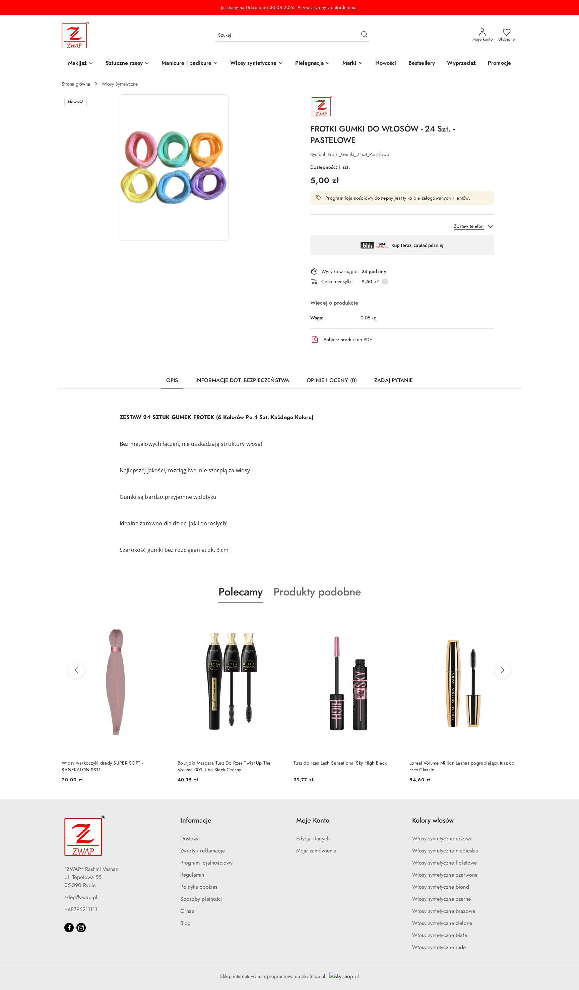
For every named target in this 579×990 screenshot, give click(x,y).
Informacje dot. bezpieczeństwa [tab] (242, 380)
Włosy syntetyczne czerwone (444, 875)
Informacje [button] (195, 820)
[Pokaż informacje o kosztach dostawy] (385, 281)
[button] (353, 63)
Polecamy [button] (240, 592)
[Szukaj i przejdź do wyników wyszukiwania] (364, 35)
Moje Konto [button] (312, 820)
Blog (185, 923)
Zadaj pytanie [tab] (393, 380)
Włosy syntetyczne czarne (441, 899)
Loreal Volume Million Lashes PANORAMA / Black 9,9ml (461, 766)
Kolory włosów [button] (433, 820)
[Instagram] (81, 927)
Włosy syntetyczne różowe (442, 838)
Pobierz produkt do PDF (348, 339)
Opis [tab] (172, 380)
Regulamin (192, 875)
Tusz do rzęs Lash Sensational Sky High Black (224, 763)
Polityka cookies (198, 887)
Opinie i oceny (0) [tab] (332, 380)
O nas (187, 911)
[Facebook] (69, 927)
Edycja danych (313, 838)
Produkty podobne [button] (317, 592)
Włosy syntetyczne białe (439, 935)
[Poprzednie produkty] (76, 670)
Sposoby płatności (201, 899)
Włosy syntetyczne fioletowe (444, 863)
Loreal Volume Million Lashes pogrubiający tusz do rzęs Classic (346, 766)
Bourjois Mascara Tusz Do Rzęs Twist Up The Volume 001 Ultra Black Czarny (108, 766)
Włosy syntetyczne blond (440, 887)
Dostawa (190, 838)
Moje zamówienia (316, 850)
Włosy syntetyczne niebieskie (445, 850)
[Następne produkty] (503, 670)
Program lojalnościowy (206, 863)
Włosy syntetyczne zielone (442, 923)
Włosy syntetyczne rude (439, 947)
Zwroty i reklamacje (202, 850)
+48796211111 (80, 909)
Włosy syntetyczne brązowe (443, 911)
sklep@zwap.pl (80, 897)
